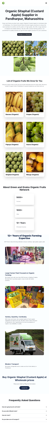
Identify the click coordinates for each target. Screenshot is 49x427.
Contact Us (24, 388)
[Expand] (46, 407)
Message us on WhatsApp (24, 34)
